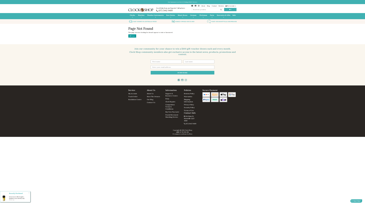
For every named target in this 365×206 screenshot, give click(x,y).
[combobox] (207, 9)
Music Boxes (182, 15)
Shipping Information (188, 101)
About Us (150, 94)
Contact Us (151, 102)
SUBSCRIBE (182, 73)
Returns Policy (189, 94)
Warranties (188, 96)
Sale (234, 15)
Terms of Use (189, 110)
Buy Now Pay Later (172, 112)
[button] (136, 90)
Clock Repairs (170, 102)
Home (133, 36)
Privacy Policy (189, 105)
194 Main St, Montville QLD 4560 (189, 118)
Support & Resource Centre (171, 95)
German (193, 15)
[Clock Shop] (140, 9)
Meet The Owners (153, 96)
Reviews (221, 6)
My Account (132, 94)
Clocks (132, 15)
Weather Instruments (155, 15)
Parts (212, 15)
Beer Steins (170, 15)
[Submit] (221, 9)
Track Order (133, 96)
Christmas (203, 15)
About (203, 6)
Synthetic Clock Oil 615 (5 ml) (16, 198)
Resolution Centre (135, 99)
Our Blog (150, 99)
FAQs (167, 99)
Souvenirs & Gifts (223, 15)
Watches (141, 15)
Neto (190, 134)
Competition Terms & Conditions (170, 107)
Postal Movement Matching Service (171, 116)
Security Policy (189, 107)
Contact (214, 6)
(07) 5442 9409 (190, 124)
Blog (208, 6)
